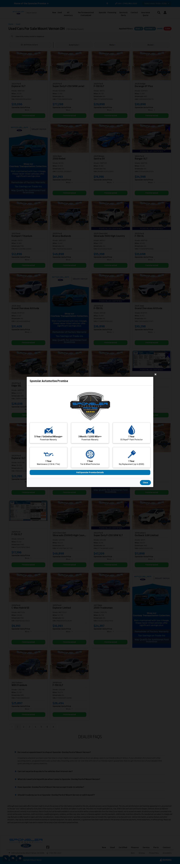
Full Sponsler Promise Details (90, 472)
